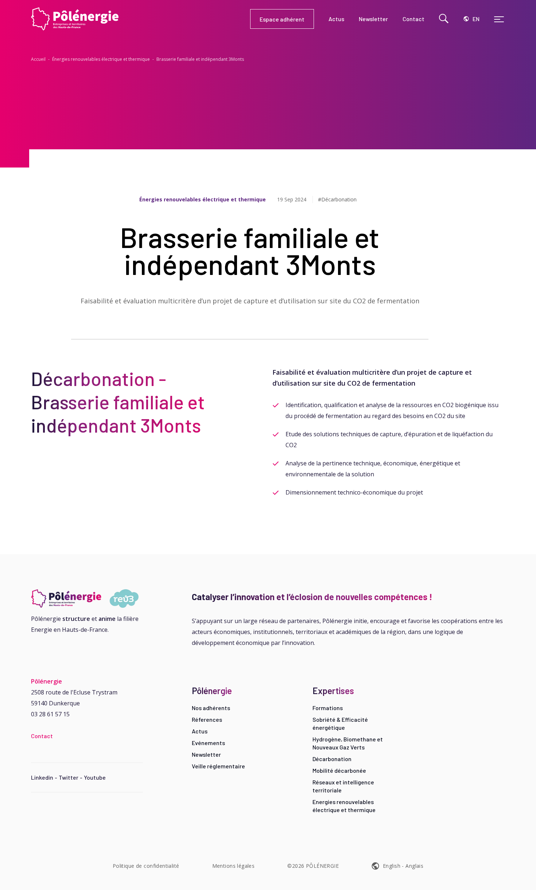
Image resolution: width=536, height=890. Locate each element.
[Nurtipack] (87, 598)
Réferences (207, 719)
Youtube (95, 777)
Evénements (208, 742)
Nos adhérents (211, 707)
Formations (327, 707)
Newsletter (206, 754)
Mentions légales (233, 865)
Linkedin (42, 777)
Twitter (68, 777)
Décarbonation (331, 758)
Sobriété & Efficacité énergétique (340, 723)
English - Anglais (403, 865)
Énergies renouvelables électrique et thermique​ (101, 59)
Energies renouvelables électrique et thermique (344, 805)
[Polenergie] (140, 19)
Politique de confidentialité (146, 865)
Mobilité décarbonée (339, 770)
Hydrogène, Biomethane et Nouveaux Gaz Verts (347, 743)
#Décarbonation (337, 199)
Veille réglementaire (218, 766)
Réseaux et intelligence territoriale (343, 786)
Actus (199, 731)
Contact (42, 735)
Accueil (38, 59)
